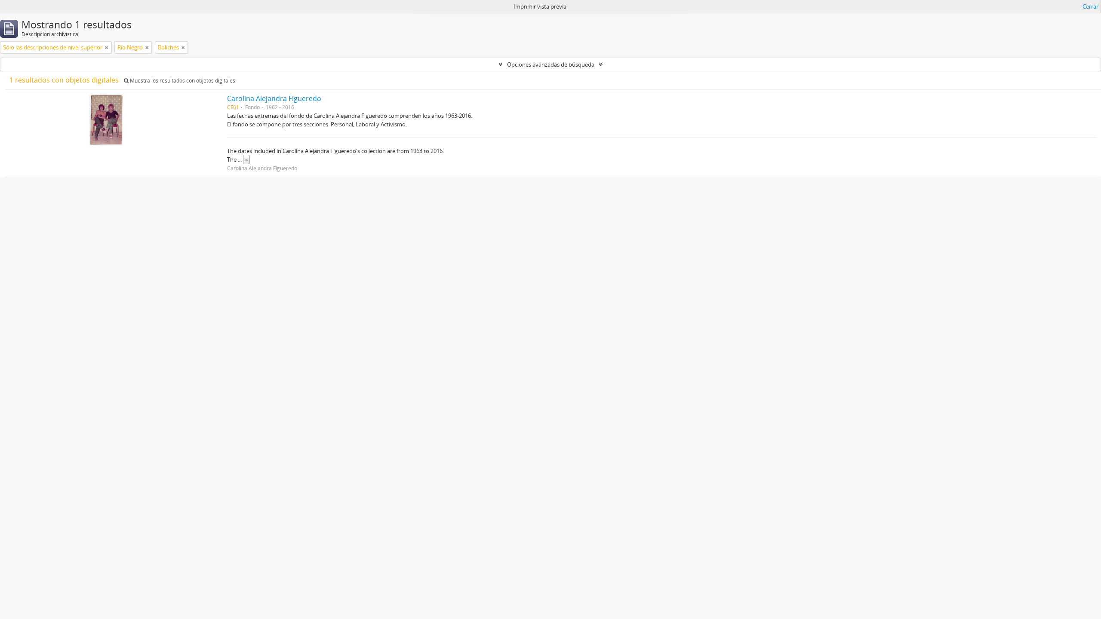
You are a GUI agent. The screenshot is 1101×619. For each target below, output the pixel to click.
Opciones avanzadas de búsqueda (550, 64)
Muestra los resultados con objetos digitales (182, 80)
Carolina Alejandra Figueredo (274, 98)
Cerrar (1090, 6)
